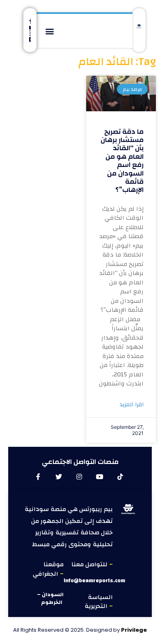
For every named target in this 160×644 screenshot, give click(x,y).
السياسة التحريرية (99, 602)
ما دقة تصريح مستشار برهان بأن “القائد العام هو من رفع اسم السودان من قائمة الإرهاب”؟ (122, 160)
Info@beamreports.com (94, 580)
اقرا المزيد (132, 405)
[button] (49, 31)
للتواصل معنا (90, 564)
